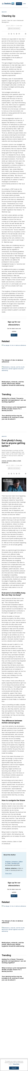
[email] (19, 34)
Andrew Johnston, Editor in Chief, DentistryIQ (14, 862)
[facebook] (9, 34)
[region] (14, 1065)
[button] (3, 4)
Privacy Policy (16, 1064)
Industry (4, 11)
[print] (25, 34)
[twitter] (14, 34)
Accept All (14, 1068)
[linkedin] (11, 34)
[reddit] (16, 34)
